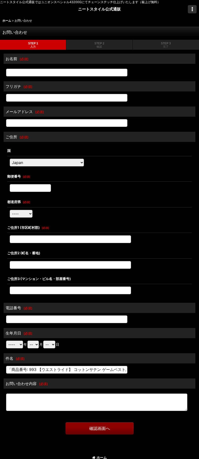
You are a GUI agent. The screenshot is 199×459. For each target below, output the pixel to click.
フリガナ (13, 86)
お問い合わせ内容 (21, 383)
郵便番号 (14, 176)
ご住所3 (39, 279)
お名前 (11, 58)
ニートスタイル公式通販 (99, 9)
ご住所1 (23, 227)
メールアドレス (19, 111)
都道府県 (14, 202)
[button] (192, 9)
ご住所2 (23, 253)
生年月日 (13, 333)
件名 (9, 358)
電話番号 (13, 307)
